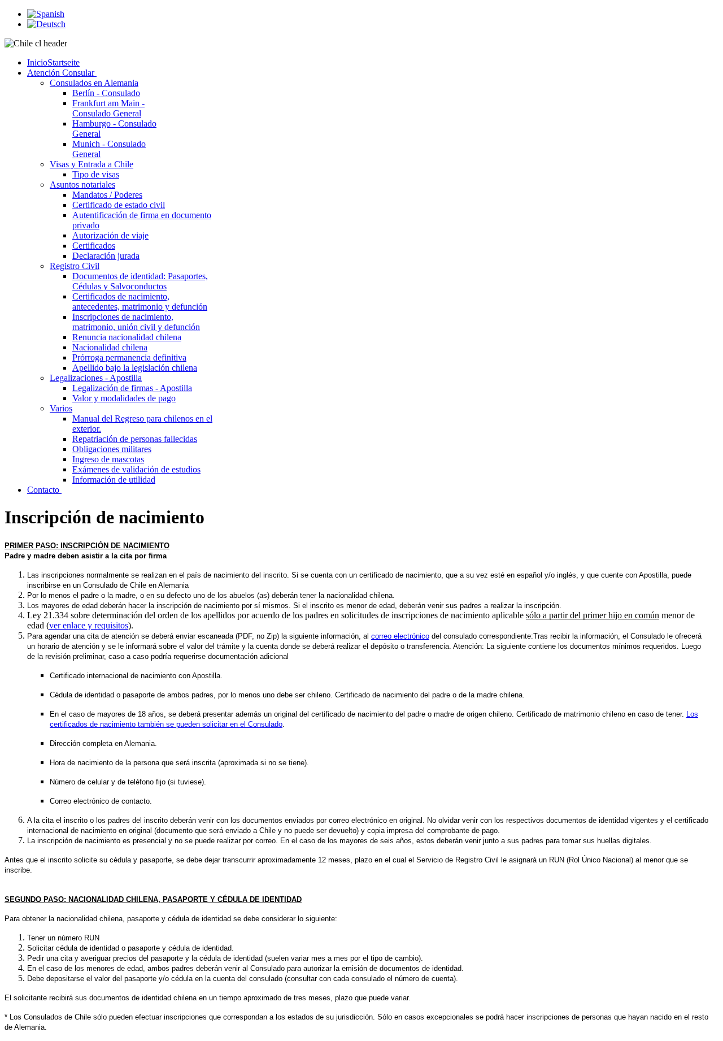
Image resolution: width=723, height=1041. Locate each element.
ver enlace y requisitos (88, 625)
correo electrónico (400, 636)
